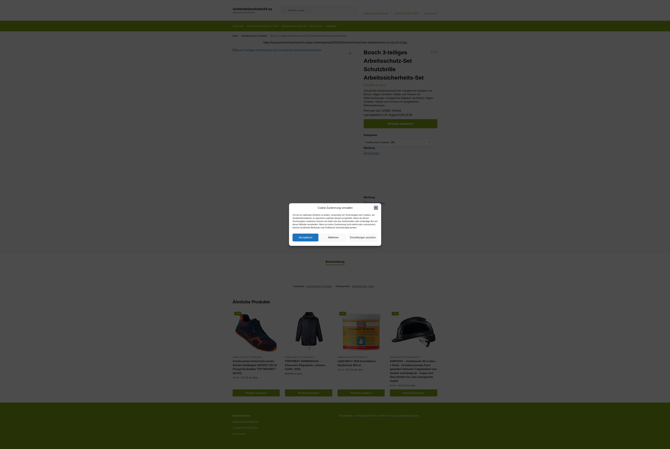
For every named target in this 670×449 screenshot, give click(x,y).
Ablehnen (333, 237)
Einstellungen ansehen (363, 237)
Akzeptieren (305, 237)
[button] (376, 208)
